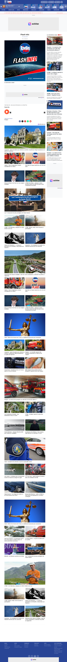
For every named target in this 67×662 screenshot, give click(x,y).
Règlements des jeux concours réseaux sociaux (58, 646)
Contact (6, 644)
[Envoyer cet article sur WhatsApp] (27, 121)
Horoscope (56, 9)
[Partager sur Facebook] (19, 121)
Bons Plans (11, 9)
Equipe (5, 645)
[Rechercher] (62, 2)
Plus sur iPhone (47, 644)
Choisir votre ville (60, 12)
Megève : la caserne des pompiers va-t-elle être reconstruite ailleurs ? (54, 48)
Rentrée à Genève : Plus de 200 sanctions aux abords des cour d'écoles (54, 112)
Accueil (3, 9)
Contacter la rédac (18, 647)
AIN (17, 12)
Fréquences (6, 648)
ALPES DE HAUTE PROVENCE (37, 12)
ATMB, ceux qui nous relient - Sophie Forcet (53, 94)
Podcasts (33, 9)
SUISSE (21, 12)
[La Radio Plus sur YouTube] (35, 656)
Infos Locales (17, 645)
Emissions (26, 645)
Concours (41, 9)
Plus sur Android (47, 645)
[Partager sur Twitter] (22, 121)
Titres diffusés (7, 647)
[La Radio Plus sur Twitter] (32, 656)
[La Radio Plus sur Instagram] (38, 656)
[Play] (1, 6)
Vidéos (49, 9)
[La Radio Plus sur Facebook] (29, 656)
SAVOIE (13, 12)
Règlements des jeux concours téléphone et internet (58, 652)
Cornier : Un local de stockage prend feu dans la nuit (54, 134)
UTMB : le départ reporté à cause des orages (55, 73)
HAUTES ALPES (27, 12)
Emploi (63, 9)
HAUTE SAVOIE (7, 12)
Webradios (25, 9)
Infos (18, 9)
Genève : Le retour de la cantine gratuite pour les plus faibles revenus (54, 154)
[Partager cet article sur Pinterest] (25, 121)
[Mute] (19, 6)
